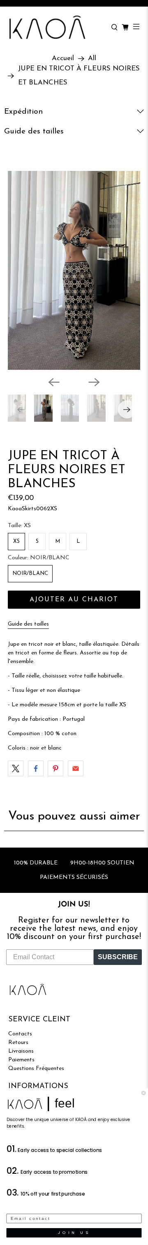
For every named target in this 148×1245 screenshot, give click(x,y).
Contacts (20, 1034)
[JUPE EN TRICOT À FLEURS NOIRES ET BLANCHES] (74, 270)
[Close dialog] (143, 1093)
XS (16, 541)
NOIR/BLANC (30, 573)
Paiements (21, 1060)
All (92, 58)
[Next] (94, 382)
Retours (18, 1042)
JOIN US (74, 1233)
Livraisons (21, 1051)
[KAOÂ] (55, 27)
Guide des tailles (28, 624)
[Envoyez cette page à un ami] (75, 768)
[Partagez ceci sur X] (15, 768)
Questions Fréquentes (36, 1068)
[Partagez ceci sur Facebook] (36, 768)
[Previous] (54, 382)
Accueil (63, 58)
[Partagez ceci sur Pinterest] (55, 768)
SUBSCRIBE (118, 956)
